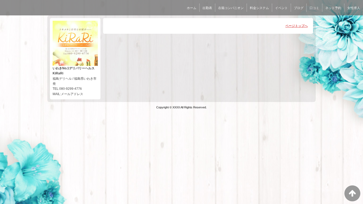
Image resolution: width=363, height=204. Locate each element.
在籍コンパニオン (231, 8)
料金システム (259, 8)
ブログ (298, 8)
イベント (281, 8)
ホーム (191, 8)
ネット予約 (333, 8)
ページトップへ (296, 26)
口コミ (314, 8)
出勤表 (207, 8)
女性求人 (353, 8)
